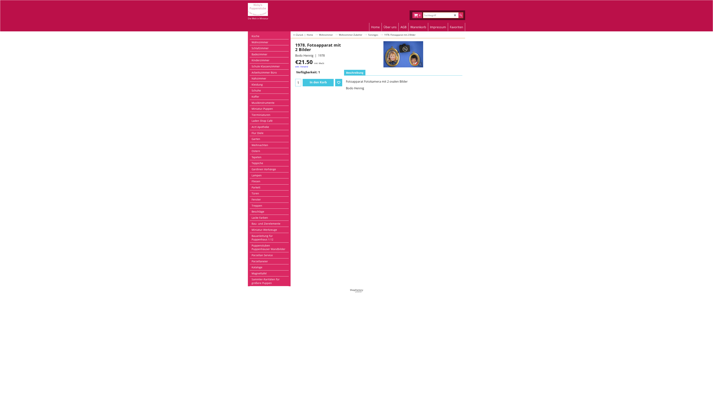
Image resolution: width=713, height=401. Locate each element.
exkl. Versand (301, 66)
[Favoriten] (338, 82)
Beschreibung (354, 72)
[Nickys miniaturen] (280, 9)
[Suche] (460, 15)
